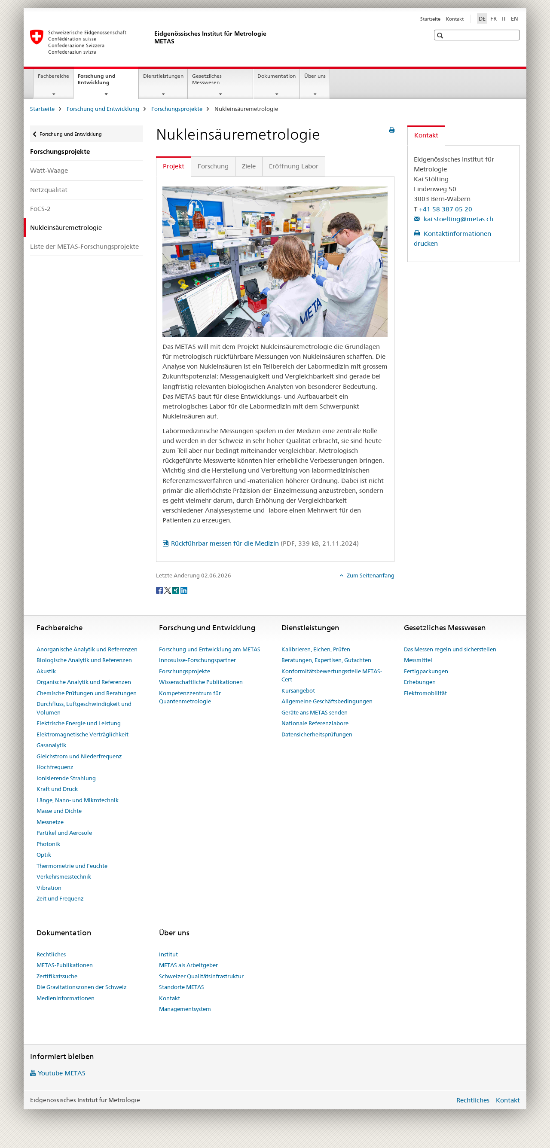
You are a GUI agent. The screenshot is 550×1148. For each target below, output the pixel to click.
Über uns (315, 76)
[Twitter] (168, 589)
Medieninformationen (66, 998)
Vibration (49, 887)
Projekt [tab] (173, 166)
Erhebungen (420, 681)
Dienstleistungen (163, 76)
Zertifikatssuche (57, 976)
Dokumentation (276, 76)
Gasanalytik (51, 745)
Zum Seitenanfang (369, 575)
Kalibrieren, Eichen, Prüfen (315, 649)
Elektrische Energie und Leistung (79, 723)
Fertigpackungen (426, 671)
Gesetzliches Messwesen (207, 79)
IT (503, 18)
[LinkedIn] (183, 589)
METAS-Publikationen (65, 965)
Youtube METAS (62, 1073)
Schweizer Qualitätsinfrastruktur (201, 976)
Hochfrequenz (55, 766)
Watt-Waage (49, 170)
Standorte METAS (181, 986)
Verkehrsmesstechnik (64, 876)
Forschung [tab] (213, 166)
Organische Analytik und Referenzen (84, 681)
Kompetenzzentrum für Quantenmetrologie (190, 697)
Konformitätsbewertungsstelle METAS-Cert (331, 675)
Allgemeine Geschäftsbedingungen (327, 701)
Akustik (46, 671)
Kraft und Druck (57, 788)
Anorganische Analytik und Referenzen (87, 649)
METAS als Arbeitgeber (188, 965)
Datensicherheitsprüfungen (316, 734)
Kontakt (455, 19)
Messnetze (50, 821)
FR (493, 18)
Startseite (430, 19)
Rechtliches (51, 954)
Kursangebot (298, 690)
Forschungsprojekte (176, 108)
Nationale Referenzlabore (314, 723)
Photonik (48, 843)
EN (514, 18)
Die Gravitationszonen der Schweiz (82, 986)
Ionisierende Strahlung (66, 778)
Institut (168, 954)
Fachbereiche (53, 76)
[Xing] (176, 589)
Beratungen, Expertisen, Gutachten (326, 659)
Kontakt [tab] (426, 135)
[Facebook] (160, 589)
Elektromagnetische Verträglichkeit (82, 734)
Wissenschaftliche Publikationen (201, 681)
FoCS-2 (40, 209)
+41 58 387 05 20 (445, 209)
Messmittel (418, 659)
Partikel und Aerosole (64, 832)
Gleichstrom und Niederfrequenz (79, 756)
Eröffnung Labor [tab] (293, 166)
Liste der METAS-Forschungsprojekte (84, 246)
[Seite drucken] (391, 130)
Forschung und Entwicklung (103, 82)
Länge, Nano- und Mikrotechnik (78, 800)
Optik (44, 854)
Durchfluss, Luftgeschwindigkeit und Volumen (84, 708)
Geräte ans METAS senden (314, 712)
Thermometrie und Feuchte (72, 865)
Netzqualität (48, 190)
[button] (441, 35)
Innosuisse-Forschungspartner (197, 659)
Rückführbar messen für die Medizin (265, 543)
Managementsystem (185, 1008)
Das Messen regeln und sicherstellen (450, 649)
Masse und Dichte (59, 810)
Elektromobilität (425, 693)
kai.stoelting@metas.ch (457, 219)
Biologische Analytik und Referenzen (84, 659)
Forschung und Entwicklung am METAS (209, 649)
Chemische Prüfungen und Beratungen (87, 693)
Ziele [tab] (249, 166)
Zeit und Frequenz (60, 898)
